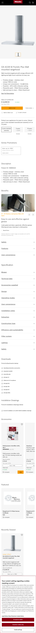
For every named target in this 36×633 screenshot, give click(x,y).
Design (4, 291)
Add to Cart (12, 108)
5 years (18, 129)
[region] (18, 604)
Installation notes (8, 311)
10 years (29, 129)
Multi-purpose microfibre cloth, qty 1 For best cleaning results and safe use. (12, 455)
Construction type (8, 323)
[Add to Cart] (21, 472)
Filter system (6, 336)
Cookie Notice (20, 616)
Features (4, 248)
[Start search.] (30, 2)
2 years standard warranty (6, 129)
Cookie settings (18, 629)
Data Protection (12, 616)
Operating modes (8, 298)
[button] (6, 2)
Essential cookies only (18, 624)
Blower (4, 272)
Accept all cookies (18, 619)
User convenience (8, 255)
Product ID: (4, 168)
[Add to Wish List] (22, 424)
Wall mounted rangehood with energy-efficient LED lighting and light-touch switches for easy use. (12, 563)
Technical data (6, 279)
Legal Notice (5, 616)
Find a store (29, 108)
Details (18, 133)
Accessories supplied (9, 285)
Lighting (4, 343)
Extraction (5, 317)
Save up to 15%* (12, 574)
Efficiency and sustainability (12, 330)
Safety (3, 242)
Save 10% (12, 465)
